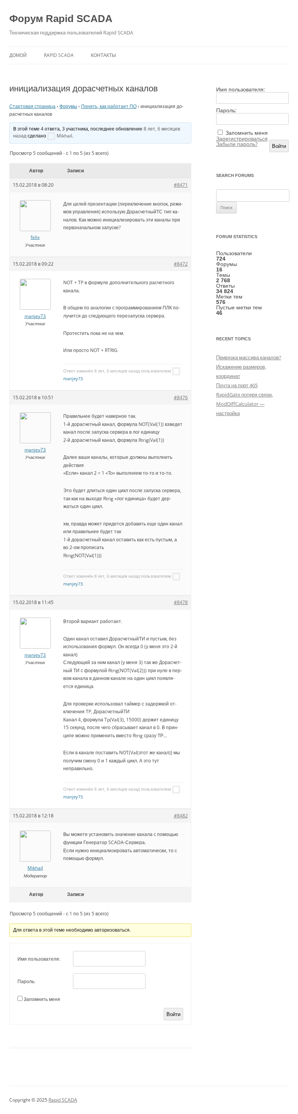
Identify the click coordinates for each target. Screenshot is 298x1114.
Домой (18, 55)
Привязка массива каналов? (248, 357)
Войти (173, 1014)
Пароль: (26, 981)
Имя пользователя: (38, 959)
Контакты (103, 55)
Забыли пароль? (237, 144)
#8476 (181, 397)
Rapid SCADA (59, 55)
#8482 (181, 815)
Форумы (68, 106)
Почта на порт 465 (237, 385)
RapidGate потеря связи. (244, 394)
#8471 (181, 185)
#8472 (181, 264)
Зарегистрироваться (242, 138)
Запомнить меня (42, 999)
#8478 (181, 602)
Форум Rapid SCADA (61, 18)
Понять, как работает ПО (109, 106)
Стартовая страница (32, 106)
